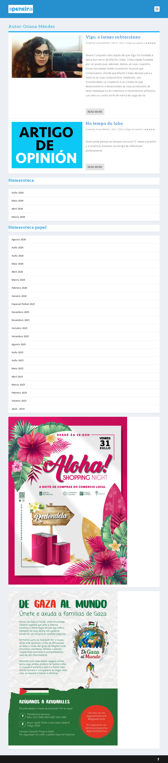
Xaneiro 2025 (19, 400)
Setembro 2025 (20, 336)
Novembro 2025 (21, 320)
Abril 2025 (17, 376)
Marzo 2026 (18, 216)
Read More (95, 112)
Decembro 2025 (20, 312)
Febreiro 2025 (19, 392)
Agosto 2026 (19, 239)
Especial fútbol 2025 (23, 304)
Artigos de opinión (134, 43)
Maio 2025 (17, 368)
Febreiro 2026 (19, 287)
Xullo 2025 (17, 352)
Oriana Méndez (102, 43)
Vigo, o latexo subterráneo (113, 37)
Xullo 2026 (17, 247)
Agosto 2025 (19, 344)
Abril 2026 (17, 208)
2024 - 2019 (18, 408)
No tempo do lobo (104, 123)
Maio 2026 (17, 200)
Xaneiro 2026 (19, 296)
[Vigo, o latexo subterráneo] (47, 57)
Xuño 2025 (17, 360)
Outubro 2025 (19, 328)
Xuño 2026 (17, 192)
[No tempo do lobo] (47, 145)
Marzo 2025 (18, 384)
